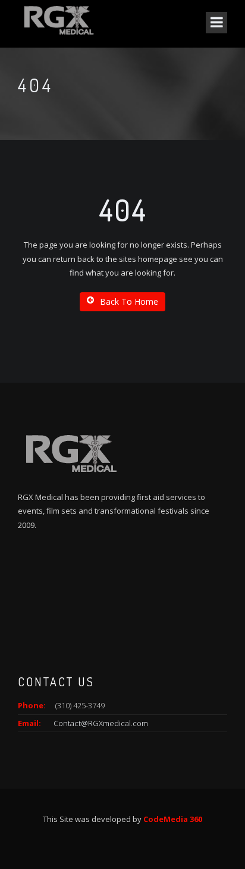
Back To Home (129, 301)
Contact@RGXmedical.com (101, 723)
